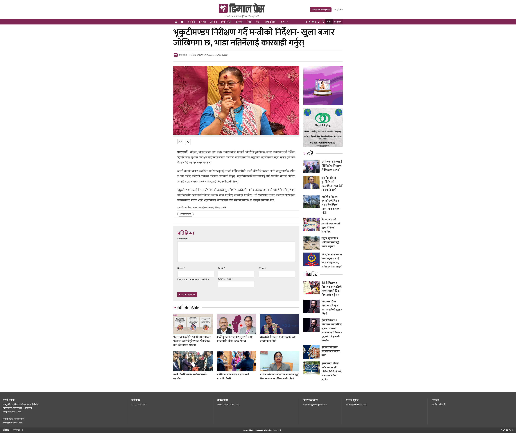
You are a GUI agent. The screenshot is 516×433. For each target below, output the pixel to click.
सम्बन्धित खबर (186, 308)
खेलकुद (239, 22)
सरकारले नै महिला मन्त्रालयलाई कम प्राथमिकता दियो (278, 339)
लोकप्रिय (310, 275)
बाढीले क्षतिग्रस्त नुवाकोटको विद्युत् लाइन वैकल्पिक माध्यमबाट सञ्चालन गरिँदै (331, 204)
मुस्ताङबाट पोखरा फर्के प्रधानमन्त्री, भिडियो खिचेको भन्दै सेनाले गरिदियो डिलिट (332, 371)
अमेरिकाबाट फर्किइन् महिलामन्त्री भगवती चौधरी (233, 376)
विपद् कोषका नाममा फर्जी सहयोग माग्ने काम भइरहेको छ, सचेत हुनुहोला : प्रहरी (332, 260)
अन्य (282, 22)
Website (263, 268)
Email (221, 268)
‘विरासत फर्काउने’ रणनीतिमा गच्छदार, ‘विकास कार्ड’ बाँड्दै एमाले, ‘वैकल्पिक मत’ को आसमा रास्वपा (192, 341)
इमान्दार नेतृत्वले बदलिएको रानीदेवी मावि (331, 351)
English (337, 22)
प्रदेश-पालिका (270, 22)
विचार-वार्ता (226, 22)
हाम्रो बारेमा (16, 430)
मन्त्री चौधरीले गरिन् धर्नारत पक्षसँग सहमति (190, 376)
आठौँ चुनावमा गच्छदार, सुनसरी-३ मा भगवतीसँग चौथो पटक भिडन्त (235, 339)
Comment (182, 239)
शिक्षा (249, 22)
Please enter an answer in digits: (193, 279)
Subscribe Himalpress (321, 9)
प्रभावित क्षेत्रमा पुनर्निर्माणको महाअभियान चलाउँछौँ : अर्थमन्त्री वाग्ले (332, 184)
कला (258, 22)
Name (180, 268)
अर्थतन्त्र (213, 22)
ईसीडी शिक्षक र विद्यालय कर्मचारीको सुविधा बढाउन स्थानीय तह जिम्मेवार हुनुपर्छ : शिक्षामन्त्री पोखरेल (332, 330)
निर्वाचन (202, 22)
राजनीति (191, 22)
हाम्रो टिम (6, 430)
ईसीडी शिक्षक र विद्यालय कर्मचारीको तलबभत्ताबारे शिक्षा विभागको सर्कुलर (332, 289)
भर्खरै (329, 22)
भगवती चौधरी (185, 214)
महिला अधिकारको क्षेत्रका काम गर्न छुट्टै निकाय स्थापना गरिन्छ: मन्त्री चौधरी (279, 376)
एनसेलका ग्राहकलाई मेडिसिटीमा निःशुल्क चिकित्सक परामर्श (332, 165)
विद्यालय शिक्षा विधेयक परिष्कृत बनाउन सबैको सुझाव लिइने (332, 307)
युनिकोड (339, 9)
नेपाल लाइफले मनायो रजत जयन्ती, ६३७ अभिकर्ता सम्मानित (331, 225)
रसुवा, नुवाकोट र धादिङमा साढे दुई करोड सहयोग (330, 242)
